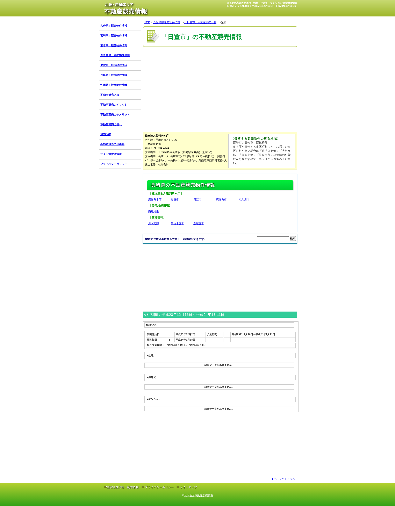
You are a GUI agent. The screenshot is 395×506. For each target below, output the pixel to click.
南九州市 (244, 199)
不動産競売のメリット (113, 104)
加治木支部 (177, 223)
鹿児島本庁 (154, 199)
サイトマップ (188, 487)
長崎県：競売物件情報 (113, 75)
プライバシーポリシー (113, 163)
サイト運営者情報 (111, 154)
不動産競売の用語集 (112, 144)
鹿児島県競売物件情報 (166, 22)
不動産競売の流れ (111, 124)
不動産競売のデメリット (115, 114)
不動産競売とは (109, 94)
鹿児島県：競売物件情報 (115, 55)
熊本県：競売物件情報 (113, 45)
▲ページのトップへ (283, 478)
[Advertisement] (218, 60)
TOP (147, 22)
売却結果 (153, 211)
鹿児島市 (221, 199)
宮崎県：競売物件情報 (113, 35)
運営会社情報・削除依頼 (123, 487)
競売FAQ (105, 134)
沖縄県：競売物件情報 (113, 84)
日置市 (197, 199)
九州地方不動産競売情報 (198, 495)
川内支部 (153, 223)
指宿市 (175, 199)
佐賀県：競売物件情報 (113, 65)
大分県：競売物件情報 (113, 25)
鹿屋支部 (198, 223)
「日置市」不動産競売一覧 (200, 22)
